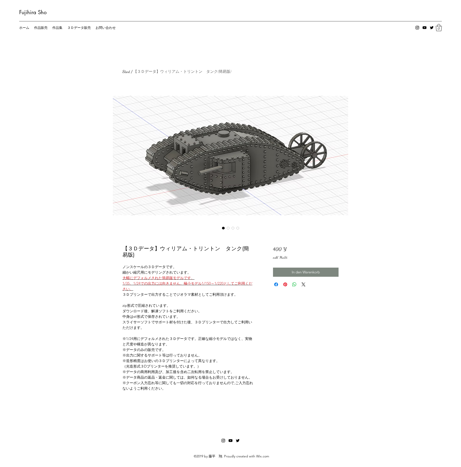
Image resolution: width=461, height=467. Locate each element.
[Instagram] (417, 27)
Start (126, 71)
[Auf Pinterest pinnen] (285, 284)
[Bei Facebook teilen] (276, 284)
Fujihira (27, 12)
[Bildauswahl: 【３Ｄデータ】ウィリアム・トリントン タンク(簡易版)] (223, 228)
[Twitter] (431, 27)
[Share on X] (303, 284)
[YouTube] (424, 27)
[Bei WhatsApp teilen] (294, 284)
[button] (439, 27)
